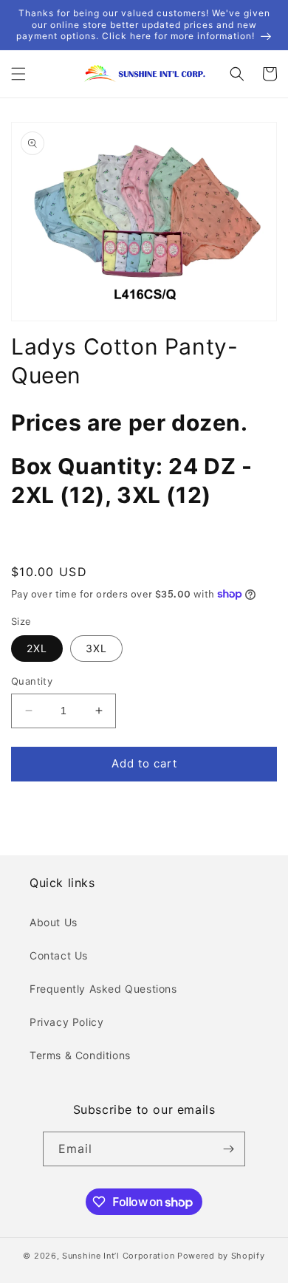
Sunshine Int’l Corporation (118, 1256)
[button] (18, 74)
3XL (96, 648)
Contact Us (59, 955)
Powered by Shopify (221, 1256)
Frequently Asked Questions (103, 988)
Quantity (31, 681)
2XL (37, 648)
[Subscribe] (228, 1149)
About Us (54, 922)
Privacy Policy (66, 1022)
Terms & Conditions (80, 1055)
